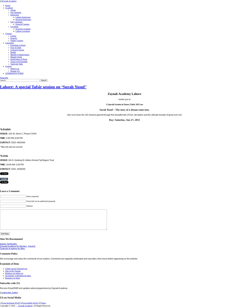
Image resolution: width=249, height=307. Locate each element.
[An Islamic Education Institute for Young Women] (8, 1)
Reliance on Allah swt (14, 273)
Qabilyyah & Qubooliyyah (16, 269)
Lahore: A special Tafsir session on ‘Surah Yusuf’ (43, 86)
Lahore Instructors (23, 17)
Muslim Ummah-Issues (19, 55)
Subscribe (4, 78)
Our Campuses (16, 22)
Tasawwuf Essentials (18, 62)
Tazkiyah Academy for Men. (12, 248)
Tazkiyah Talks (16, 64)
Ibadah (13, 52)
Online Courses (16, 41)
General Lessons (17, 50)
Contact (8, 66)
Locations (14, 26)
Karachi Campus (22, 24)
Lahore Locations (23, 31)
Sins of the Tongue (13, 271)
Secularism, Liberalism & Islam (18, 276)
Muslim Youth (16, 57)
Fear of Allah (15, 48)
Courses (8, 33)
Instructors (14, 15)
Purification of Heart (18, 59)
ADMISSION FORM (14, 73)
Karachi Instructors (23, 19)
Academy (9, 8)
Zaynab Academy (25, 306)
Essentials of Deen (18, 45)
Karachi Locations (23, 29)
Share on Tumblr (4, 179)
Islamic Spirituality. (8, 244)
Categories (9, 43)
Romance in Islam (12, 278)
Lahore (13, 36)
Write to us (14, 69)
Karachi (13, 38)
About (13, 10)
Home (7, 5)
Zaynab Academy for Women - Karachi (17, 246)
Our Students (15, 12)
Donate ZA (15, 71)
